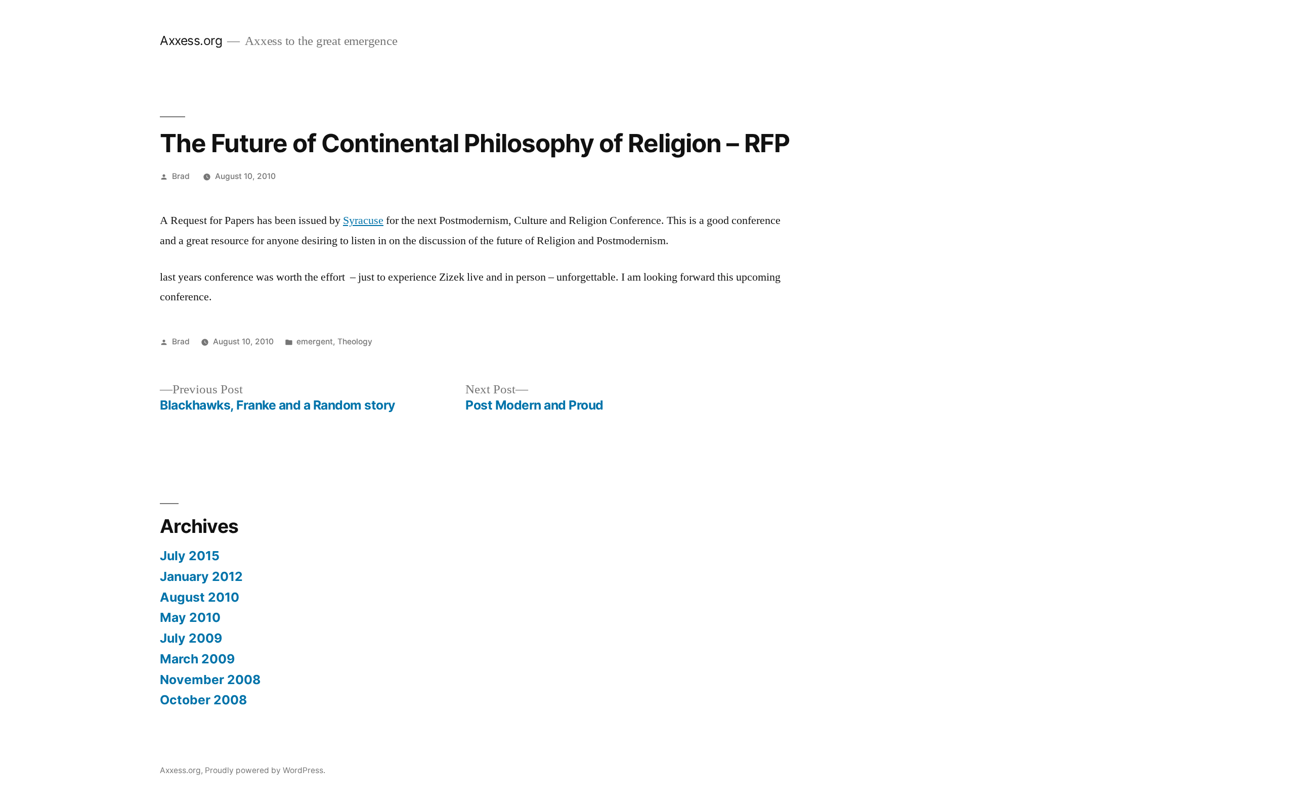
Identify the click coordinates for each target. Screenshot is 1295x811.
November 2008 (210, 679)
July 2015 (190, 555)
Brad (181, 176)
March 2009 (197, 658)
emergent (314, 341)
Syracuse (363, 220)
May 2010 (190, 617)
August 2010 (199, 597)
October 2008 (203, 699)
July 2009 (191, 638)
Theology (354, 341)
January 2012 (201, 576)
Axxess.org (191, 40)
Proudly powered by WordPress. (265, 770)
